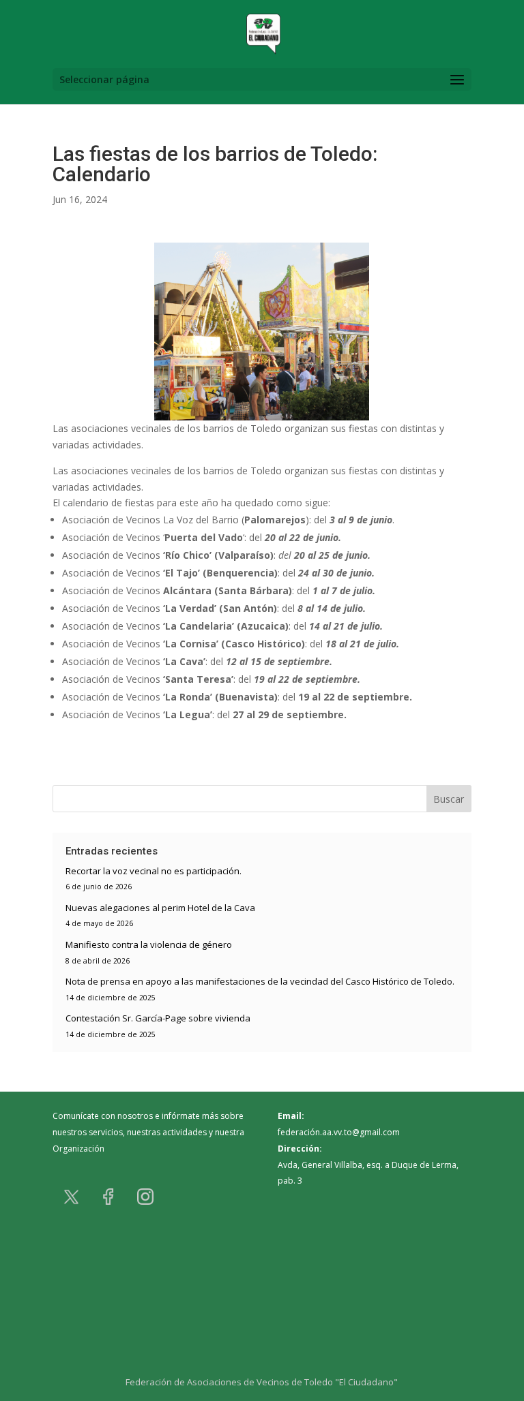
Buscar (448, 798)
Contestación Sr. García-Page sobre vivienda (158, 1018)
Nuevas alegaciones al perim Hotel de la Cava (160, 908)
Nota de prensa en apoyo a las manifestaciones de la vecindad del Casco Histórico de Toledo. (260, 981)
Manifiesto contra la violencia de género (149, 944)
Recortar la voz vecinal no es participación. (154, 871)
